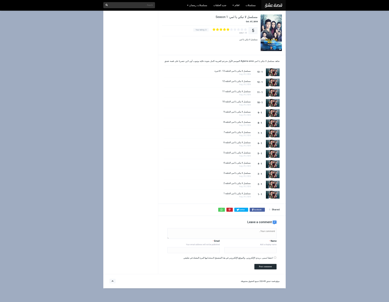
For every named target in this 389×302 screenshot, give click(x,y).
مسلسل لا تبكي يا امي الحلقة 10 (236, 101)
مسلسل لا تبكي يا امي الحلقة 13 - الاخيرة (233, 71)
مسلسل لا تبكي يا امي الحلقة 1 (237, 193)
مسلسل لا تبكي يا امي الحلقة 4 (237, 163)
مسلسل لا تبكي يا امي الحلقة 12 (236, 81)
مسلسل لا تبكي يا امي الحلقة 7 (237, 132)
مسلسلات (251, 5)
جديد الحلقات (219, 5)
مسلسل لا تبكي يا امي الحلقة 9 (237, 112)
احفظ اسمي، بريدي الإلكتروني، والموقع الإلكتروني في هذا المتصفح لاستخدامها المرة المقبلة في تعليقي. (228, 258)
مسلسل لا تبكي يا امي (248, 40)
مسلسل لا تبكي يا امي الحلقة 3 (237, 173)
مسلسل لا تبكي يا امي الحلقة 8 (237, 122)
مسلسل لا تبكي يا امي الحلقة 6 (237, 142)
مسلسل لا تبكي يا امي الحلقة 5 (237, 152)
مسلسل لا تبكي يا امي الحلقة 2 (237, 183)
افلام (237, 5)
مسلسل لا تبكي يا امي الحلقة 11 (236, 91)
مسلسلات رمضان (198, 5)
